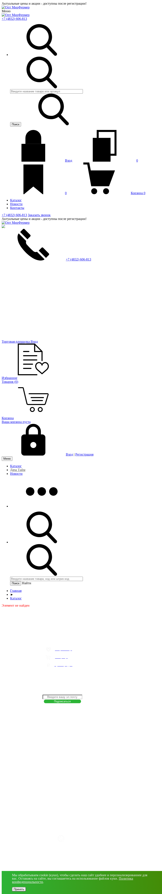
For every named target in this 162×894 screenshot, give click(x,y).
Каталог (16, 466)
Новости (16, 473)
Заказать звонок (39, 215)
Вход (68, 160)
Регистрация (84, 454)
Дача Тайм (17, 470)
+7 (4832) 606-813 (14, 18)
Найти (26, 583)
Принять (19, 889)
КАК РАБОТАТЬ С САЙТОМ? (56, 673)
